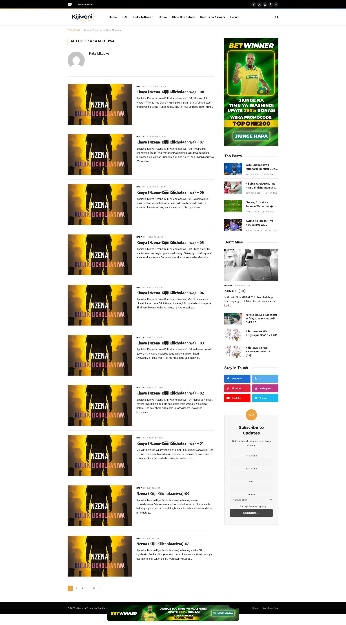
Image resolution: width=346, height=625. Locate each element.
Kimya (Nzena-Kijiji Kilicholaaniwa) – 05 (170, 242)
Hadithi (140, 86)
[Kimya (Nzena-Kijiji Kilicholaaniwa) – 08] (100, 104)
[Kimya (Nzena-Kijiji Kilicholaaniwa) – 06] (100, 204)
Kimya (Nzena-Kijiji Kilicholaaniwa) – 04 (170, 293)
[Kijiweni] (84, 17)
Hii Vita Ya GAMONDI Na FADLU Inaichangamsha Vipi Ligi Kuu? (260, 186)
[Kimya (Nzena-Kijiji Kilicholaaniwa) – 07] (100, 154)
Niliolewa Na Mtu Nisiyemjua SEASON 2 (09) (262, 333)
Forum (234, 17)
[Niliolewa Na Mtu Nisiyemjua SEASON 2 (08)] (233, 352)
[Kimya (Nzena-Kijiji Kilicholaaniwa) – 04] (100, 305)
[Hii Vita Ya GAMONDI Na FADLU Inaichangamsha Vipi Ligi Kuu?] (233, 188)
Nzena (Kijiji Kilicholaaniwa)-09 (162, 493)
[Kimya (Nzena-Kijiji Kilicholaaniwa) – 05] (100, 254)
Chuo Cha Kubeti (183, 17)
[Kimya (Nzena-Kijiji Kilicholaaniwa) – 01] (100, 455)
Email (251, 481)
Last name (251, 468)
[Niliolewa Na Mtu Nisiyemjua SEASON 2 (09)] (233, 335)
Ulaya (163, 17)
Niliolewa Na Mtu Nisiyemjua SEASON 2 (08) (259, 351)
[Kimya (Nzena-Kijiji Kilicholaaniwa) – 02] (100, 405)
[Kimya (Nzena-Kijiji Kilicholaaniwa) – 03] (100, 355)
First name (251, 455)
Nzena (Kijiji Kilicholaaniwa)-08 (163, 544)
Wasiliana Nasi (85, 4)
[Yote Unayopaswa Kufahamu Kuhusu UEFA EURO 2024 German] (233, 169)
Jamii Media (104, 608)
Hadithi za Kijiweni (212, 17)
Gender (251, 494)
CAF (125, 17)
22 (94, 588)
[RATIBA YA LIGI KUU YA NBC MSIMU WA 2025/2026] (233, 225)
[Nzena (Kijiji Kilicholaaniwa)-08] (100, 556)
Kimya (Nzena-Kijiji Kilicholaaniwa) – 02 (170, 393)
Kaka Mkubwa (99, 53)
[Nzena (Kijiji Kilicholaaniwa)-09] (100, 505)
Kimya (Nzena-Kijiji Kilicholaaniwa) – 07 (170, 142)
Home (113, 17)
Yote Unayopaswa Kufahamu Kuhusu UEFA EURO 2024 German (261, 167)
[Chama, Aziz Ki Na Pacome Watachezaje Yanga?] (233, 206)
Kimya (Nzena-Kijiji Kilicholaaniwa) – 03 (170, 343)
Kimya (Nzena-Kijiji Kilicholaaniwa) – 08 (170, 92)
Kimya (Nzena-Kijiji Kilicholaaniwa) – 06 (170, 192)
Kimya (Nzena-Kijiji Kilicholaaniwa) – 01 (170, 443)
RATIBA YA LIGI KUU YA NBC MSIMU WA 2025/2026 (259, 223)
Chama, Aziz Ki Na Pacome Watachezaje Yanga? (259, 204)
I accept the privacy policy (253, 506)
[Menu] (70, 5)
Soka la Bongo (143, 17)
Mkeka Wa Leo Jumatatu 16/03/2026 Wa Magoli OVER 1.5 (261, 318)
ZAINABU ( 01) (234, 291)
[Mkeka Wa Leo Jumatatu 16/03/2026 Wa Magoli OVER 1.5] (233, 319)
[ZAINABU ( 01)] (251, 265)
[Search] (276, 17)
